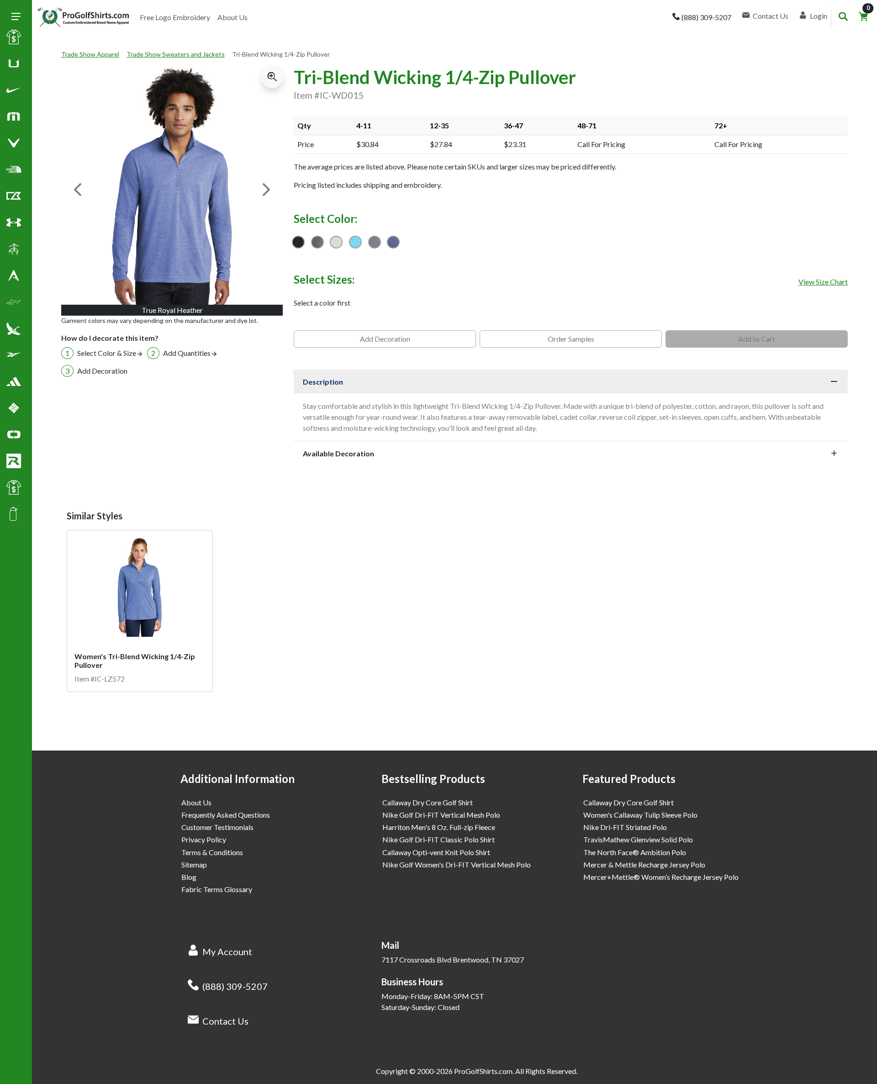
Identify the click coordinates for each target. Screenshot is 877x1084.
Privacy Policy (203, 839)
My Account (227, 951)
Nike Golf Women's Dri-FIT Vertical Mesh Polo (456, 864)
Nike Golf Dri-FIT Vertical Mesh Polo (441, 814)
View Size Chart (823, 281)
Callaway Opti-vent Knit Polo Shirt (436, 852)
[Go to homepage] (83, 17)
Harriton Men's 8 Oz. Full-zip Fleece (438, 827)
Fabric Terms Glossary (216, 889)
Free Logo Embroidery (175, 17)
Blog (188, 876)
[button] (13, 91)
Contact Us (225, 1020)
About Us (232, 17)
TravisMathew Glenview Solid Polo (638, 839)
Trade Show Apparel (90, 54)
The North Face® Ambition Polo (634, 852)
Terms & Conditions (212, 852)
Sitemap (194, 864)
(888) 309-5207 (235, 986)
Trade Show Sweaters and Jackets (176, 54)
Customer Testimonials (217, 827)
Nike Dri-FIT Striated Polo (625, 827)
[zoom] (272, 77)
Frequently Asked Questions (225, 814)
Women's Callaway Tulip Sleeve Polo (640, 814)
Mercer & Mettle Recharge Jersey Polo (644, 864)
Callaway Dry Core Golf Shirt (427, 802)
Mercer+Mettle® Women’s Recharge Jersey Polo (661, 876)
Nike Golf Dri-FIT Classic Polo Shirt (438, 839)
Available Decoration (338, 453)
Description (323, 381)
